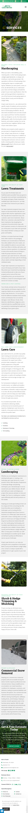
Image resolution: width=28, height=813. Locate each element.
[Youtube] (16, 784)
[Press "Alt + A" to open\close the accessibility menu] (2, 811)
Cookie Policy (16, 805)
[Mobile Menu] (26, 7)
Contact (9, 408)
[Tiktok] (18, 784)
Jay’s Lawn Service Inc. (10, 77)
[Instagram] (14, 784)
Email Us (24, 1)
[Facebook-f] (12, 784)
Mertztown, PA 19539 (9, 1)
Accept (6, 809)
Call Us (18, 1)
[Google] (20, 784)
